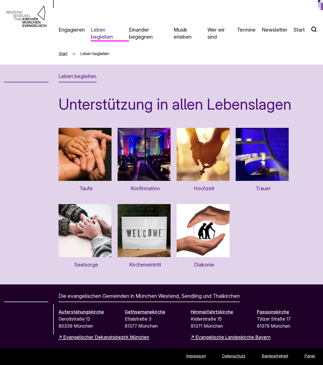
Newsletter (274, 30)
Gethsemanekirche (145, 311)
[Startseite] (26, 16)
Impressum (196, 355)
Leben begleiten (102, 33)
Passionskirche (273, 311)
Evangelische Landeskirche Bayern (233, 337)
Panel (309, 355)
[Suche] (317, 27)
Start (299, 30)
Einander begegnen (141, 33)
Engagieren (72, 30)
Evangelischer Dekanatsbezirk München (106, 337)
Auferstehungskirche (81, 311)
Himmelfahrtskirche (212, 311)
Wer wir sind (216, 33)
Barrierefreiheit (275, 355)
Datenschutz (234, 355)
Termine (246, 30)
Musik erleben (183, 33)
